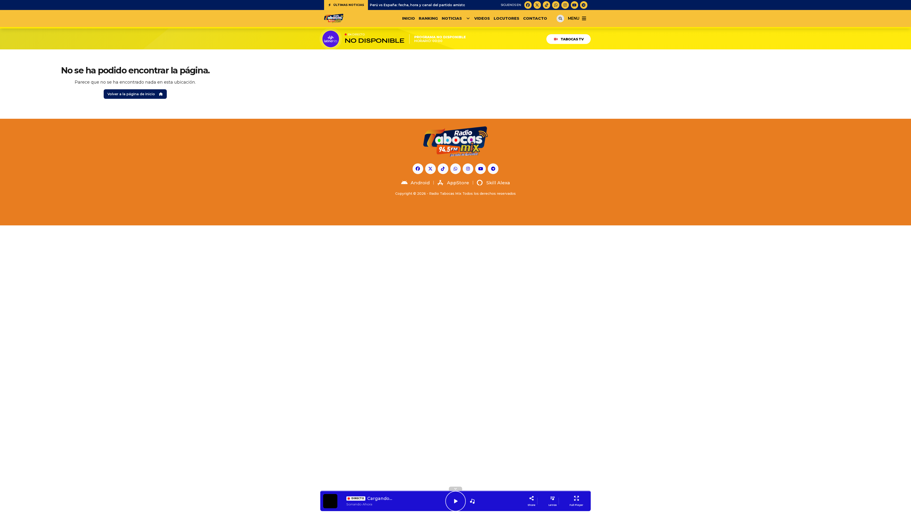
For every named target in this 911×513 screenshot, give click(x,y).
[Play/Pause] (455, 501)
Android (420, 182)
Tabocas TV (572, 39)
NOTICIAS (452, 18)
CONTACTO (535, 18)
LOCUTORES (506, 18)
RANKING (428, 18)
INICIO (408, 18)
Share (531, 505)
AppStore (458, 182)
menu (573, 18)
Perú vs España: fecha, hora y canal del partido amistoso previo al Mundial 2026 (440, 5)
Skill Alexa (498, 182)
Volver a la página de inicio (131, 94)
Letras (552, 505)
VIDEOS (482, 18)
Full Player (576, 505)
